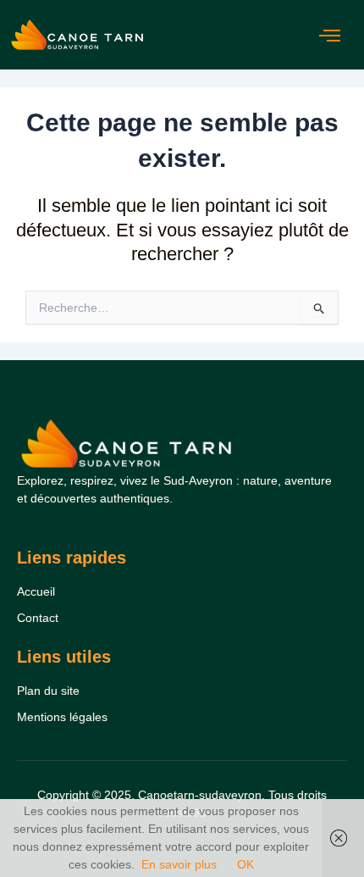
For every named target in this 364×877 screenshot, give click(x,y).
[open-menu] (334, 35)
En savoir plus (179, 864)
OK (245, 864)
